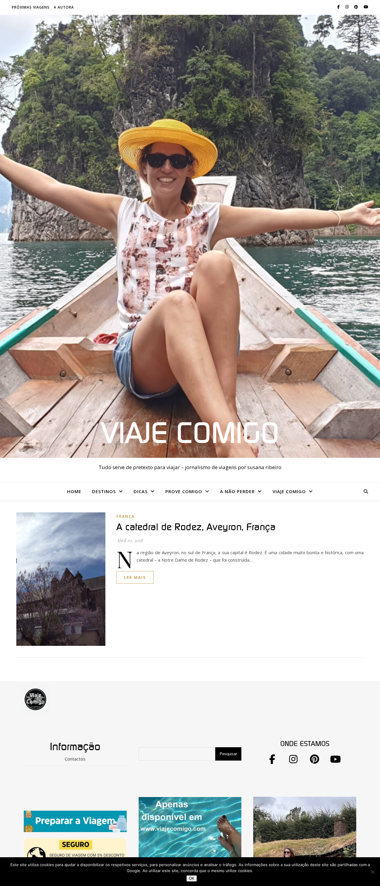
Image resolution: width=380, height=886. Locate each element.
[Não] (373, 872)
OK (191, 878)
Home (74, 491)
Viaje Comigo (190, 434)
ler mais (135, 577)
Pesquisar (228, 754)
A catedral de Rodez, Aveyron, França (196, 527)
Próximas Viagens (31, 7)
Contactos (75, 759)
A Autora (64, 7)
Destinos (104, 491)
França (125, 516)
